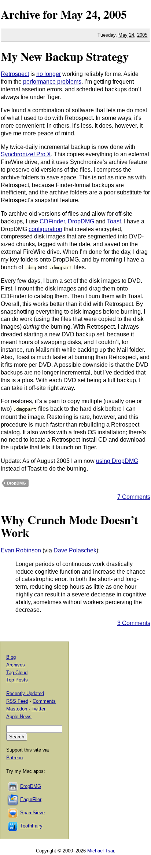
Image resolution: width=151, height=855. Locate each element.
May (71, 14)
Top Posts (17, 680)
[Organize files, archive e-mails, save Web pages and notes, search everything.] (13, 799)
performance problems (52, 81)
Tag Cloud (16, 672)
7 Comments (133, 497)
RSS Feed (17, 701)
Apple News (19, 716)
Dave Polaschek (75, 550)
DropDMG (81, 221)
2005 (115, 14)
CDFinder (52, 221)
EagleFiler (30, 799)
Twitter (38, 709)
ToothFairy (31, 826)
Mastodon (16, 709)
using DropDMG (117, 461)
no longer (48, 74)
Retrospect (15, 74)
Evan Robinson (21, 550)
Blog (11, 657)
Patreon (14, 757)
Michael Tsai (100, 851)
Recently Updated (25, 693)
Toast (114, 221)
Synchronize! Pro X (26, 154)
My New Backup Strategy (65, 56)
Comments (44, 701)
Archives (15, 665)
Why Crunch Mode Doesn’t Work (69, 526)
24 (131, 35)
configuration (45, 229)
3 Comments (133, 623)
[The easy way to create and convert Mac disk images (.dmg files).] (13, 786)
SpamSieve (32, 812)
